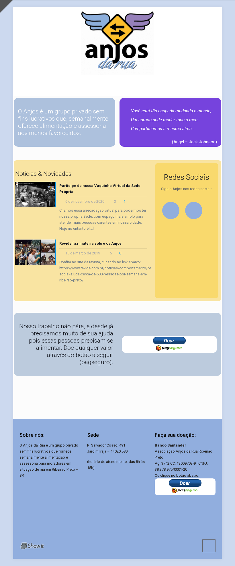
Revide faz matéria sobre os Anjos (90, 243)
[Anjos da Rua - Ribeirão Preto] (117, 43)
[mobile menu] (24, 87)
